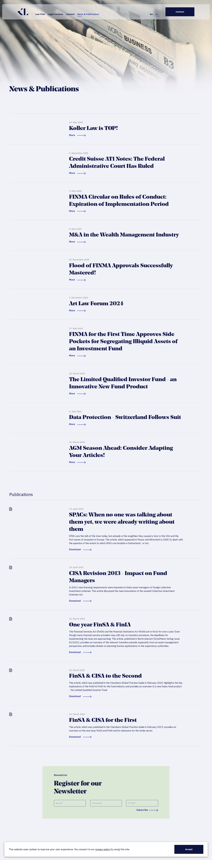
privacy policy (102, 849)
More (72, 135)
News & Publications (88, 14)
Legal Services (55, 14)
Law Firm (40, 14)
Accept (189, 849)
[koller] (23, 11)
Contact (70, 14)
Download (75, 549)
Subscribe (142, 810)
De (151, 14)
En (157, 14)
